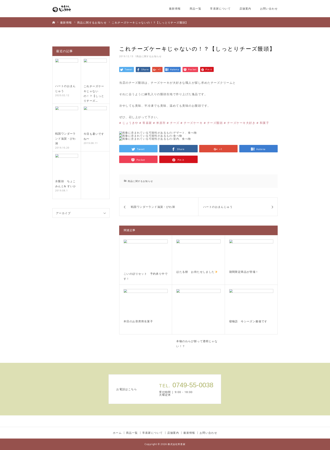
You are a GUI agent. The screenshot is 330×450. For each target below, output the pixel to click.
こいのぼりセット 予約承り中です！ (146, 276)
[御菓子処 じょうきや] (66, 8)
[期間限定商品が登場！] (251, 253)
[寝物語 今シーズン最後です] (251, 302)
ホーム (117, 432)
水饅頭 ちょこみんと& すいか (65, 183)
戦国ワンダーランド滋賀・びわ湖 (65, 138)
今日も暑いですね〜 (94, 136)
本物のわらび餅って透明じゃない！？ (197, 344)
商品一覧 (195, 8)
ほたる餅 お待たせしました (195, 271)
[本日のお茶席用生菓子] (146, 302)
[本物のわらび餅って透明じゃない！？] (198, 312)
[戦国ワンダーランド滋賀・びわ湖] (66, 117)
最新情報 (175, 8)
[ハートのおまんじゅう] (66, 70)
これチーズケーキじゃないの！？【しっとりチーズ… (94, 93)
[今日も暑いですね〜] (95, 117)
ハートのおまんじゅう (65, 88)
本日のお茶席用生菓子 (138, 321)
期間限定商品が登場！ (244, 271)
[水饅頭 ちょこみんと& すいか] (66, 165)
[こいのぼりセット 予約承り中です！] (146, 254)
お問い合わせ (269, 8)
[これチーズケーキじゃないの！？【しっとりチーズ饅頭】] (95, 70)
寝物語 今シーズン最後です (248, 321)
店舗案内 (245, 8)
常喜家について (220, 8)
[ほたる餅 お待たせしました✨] (198, 253)
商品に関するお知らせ (149, 56)
